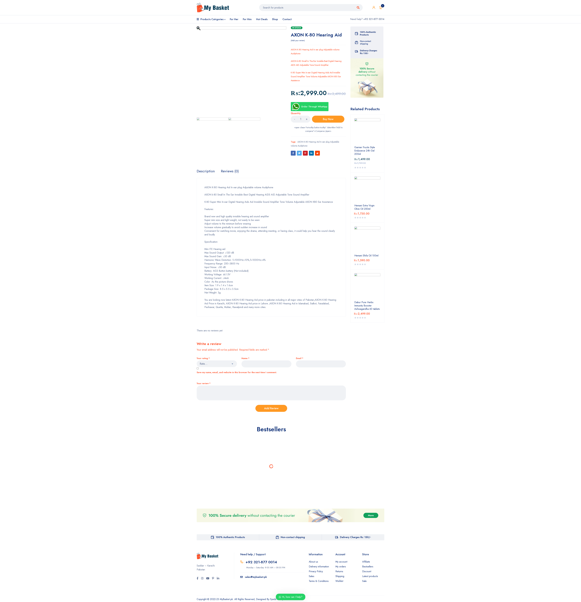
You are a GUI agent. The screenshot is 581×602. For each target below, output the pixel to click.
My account (341, 561)
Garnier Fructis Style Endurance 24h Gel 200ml (364, 151)
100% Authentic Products (230, 537)
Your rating (203, 358)
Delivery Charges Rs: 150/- (355, 537)
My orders (340, 566)
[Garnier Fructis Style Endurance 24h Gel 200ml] (367, 131)
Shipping (339, 576)
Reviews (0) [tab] (230, 171)
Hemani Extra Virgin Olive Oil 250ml (364, 207)
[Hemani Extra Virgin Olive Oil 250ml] (367, 189)
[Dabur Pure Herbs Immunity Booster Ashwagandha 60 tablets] (367, 286)
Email (299, 358)
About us (313, 561)
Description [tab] (206, 171)
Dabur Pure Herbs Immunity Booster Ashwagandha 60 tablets (367, 306)
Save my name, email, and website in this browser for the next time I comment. (237, 372)
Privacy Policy (316, 571)
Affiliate (366, 561)
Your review (203, 383)
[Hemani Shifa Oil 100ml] (367, 239)
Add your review (297, 40)
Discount (366, 571)
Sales (311, 576)
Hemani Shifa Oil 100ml (366, 255)
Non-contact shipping (293, 537)
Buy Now (328, 119)
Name (245, 358)
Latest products (370, 576)
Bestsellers (367, 566)
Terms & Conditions (319, 581)
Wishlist (339, 581)
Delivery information (319, 566)
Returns (339, 571)
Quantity (296, 113)
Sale (364, 581)
